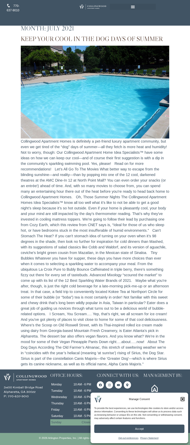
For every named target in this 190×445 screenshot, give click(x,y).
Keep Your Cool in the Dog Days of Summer (92, 39)
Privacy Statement (149, 438)
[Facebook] (100, 384)
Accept (139, 428)
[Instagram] (109, 384)
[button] (182, 399)
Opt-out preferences (128, 438)
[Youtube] (118, 384)
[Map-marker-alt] (127, 384)
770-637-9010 (18, 396)
